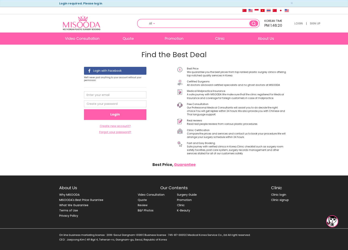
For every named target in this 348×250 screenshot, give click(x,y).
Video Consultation (82, 38)
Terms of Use (68, 210)
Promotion (174, 38)
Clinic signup (280, 200)
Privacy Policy (68, 216)
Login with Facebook (107, 71)
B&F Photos (145, 210)
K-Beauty (183, 210)
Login (115, 114)
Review (142, 205)
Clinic (220, 38)
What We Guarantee (73, 205)
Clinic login (278, 195)
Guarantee (185, 164)
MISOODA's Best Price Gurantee (81, 200)
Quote (128, 38)
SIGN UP (315, 23)
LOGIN (298, 23)
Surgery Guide (187, 195)
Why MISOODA (69, 195)
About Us (266, 38)
